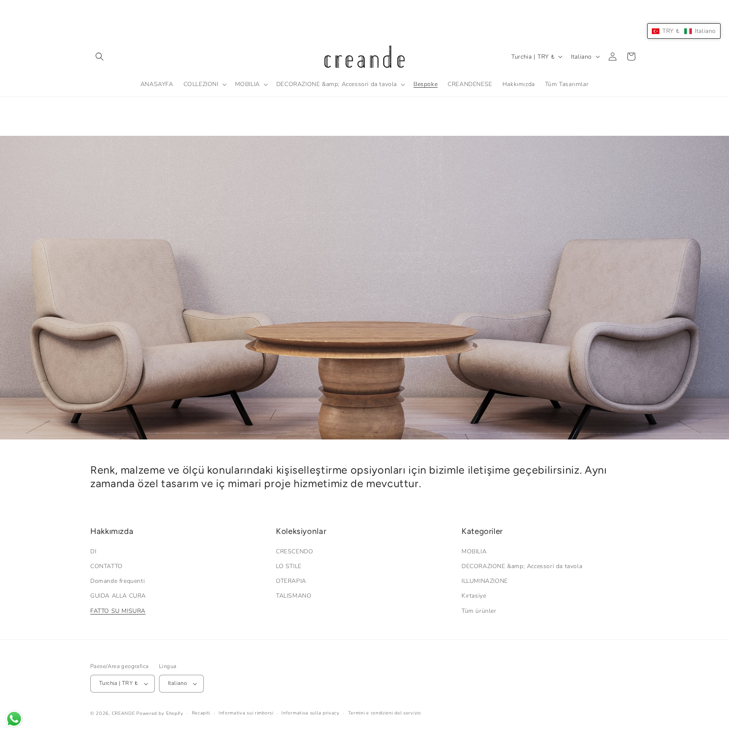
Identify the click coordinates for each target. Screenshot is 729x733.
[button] (99, 56)
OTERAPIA (291, 581)
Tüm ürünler (479, 611)
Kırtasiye (474, 596)
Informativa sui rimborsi (246, 713)
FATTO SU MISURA (118, 611)
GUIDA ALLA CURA (118, 596)
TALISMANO (293, 596)
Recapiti (201, 713)
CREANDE (123, 713)
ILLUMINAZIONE (485, 581)
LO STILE (289, 566)
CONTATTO (106, 566)
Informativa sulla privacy (310, 713)
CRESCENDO (294, 551)
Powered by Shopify (160, 713)
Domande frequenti (117, 581)
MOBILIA (474, 551)
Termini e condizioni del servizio (384, 713)
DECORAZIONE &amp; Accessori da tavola (522, 566)
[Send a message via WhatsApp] (14, 719)
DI (93, 551)
